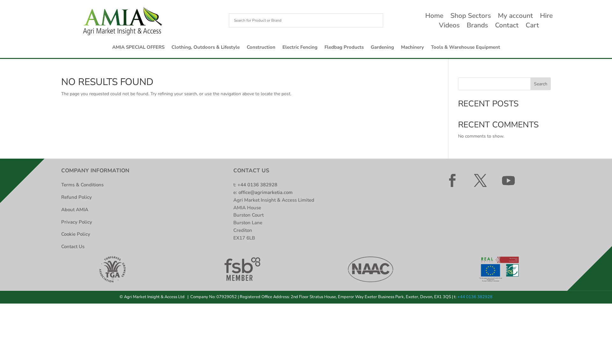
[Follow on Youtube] (508, 180)
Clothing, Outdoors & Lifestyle (205, 47)
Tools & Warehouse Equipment (465, 47)
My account (515, 16)
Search (540, 84)
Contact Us (72, 246)
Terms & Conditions (82, 185)
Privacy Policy (76, 222)
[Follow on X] (480, 180)
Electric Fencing (299, 47)
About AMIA (74, 209)
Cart (532, 26)
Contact (507, 26)
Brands (477, 26)
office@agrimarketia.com (265, 192)
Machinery (412, 47)
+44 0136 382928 (257, 185)
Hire (546, 16)
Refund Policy (76, 197)
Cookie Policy (75, 234)
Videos (449, 26)
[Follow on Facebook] (452, 180)
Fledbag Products (344, 47)
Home (434, 16)
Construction (261, 47)
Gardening (382, 47)
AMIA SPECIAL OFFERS (138, 47)
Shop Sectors (470, 16)
